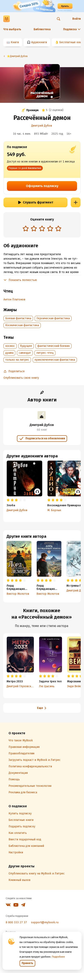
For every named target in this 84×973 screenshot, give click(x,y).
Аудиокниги (39, 42)
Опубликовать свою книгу (21, 378)
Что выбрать (12, 29)
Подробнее (58, 956)
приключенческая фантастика (54, 359)
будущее (26, 346)
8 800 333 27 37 (16, 922)
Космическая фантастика (22, 325)
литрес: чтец (45, 353)
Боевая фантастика (18, 318)
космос (10, 346)
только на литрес (17, 359)
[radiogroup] (42, 229)
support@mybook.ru (45, 922)
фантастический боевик (53, 346)
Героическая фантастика (53, 318)
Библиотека (42, 29)
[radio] (25, 228)
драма (9, 353)
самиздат (25, 353)
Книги (15, 42)
